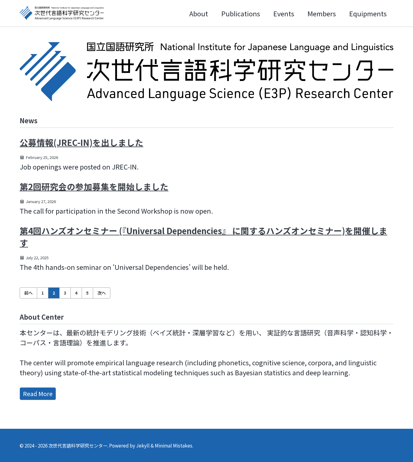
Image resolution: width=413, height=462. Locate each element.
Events (283, 13)
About (198, 13)
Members (321, 13)
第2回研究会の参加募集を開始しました (94, 186)
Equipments (368, 13)
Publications (240, 13)
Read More (38, 393)
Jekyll (143, 445)
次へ (101, 293)
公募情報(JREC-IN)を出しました (81, 142)
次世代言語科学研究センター (77, 445)
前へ (28, 293)
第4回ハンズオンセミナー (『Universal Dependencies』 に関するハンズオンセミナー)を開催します (203, 237)
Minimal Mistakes (173, 445)
